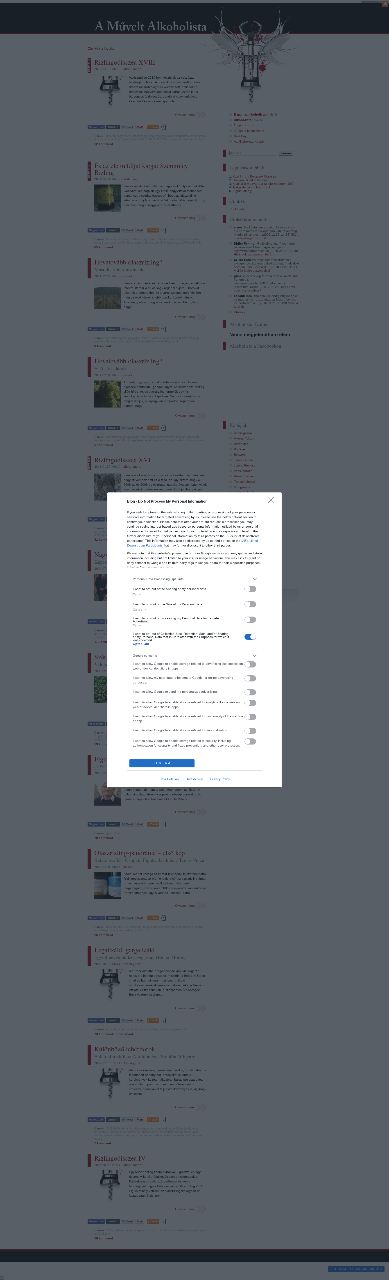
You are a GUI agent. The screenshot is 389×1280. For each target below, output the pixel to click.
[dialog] (194, 640)
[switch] (250, 589)
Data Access (194, 779)
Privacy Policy (220, 779)
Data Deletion (169, 779)
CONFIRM (162, 763)
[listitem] (194, 579)
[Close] (272, 501)
